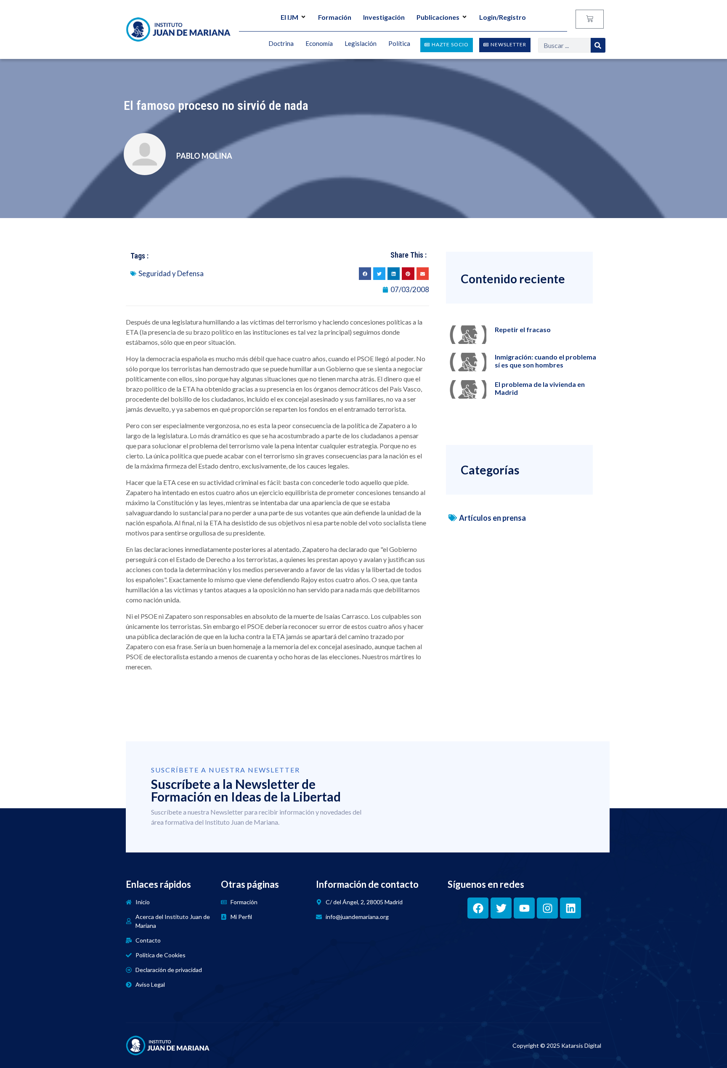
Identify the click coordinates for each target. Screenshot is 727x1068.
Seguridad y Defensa (171, 273)
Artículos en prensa (492, 517)
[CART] (590, 19)
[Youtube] (524, 908)
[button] (365, 273)
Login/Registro (502, 17)
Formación (334, 17)
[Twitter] (501, 908)
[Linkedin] (570, 908)
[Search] (598, 45)
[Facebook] (477, 908)
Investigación (384, 17)
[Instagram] (547, 908)
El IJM (289, 17)
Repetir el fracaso (523, 329)
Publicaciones (438, 17)
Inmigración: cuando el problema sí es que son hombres (545, 361)
